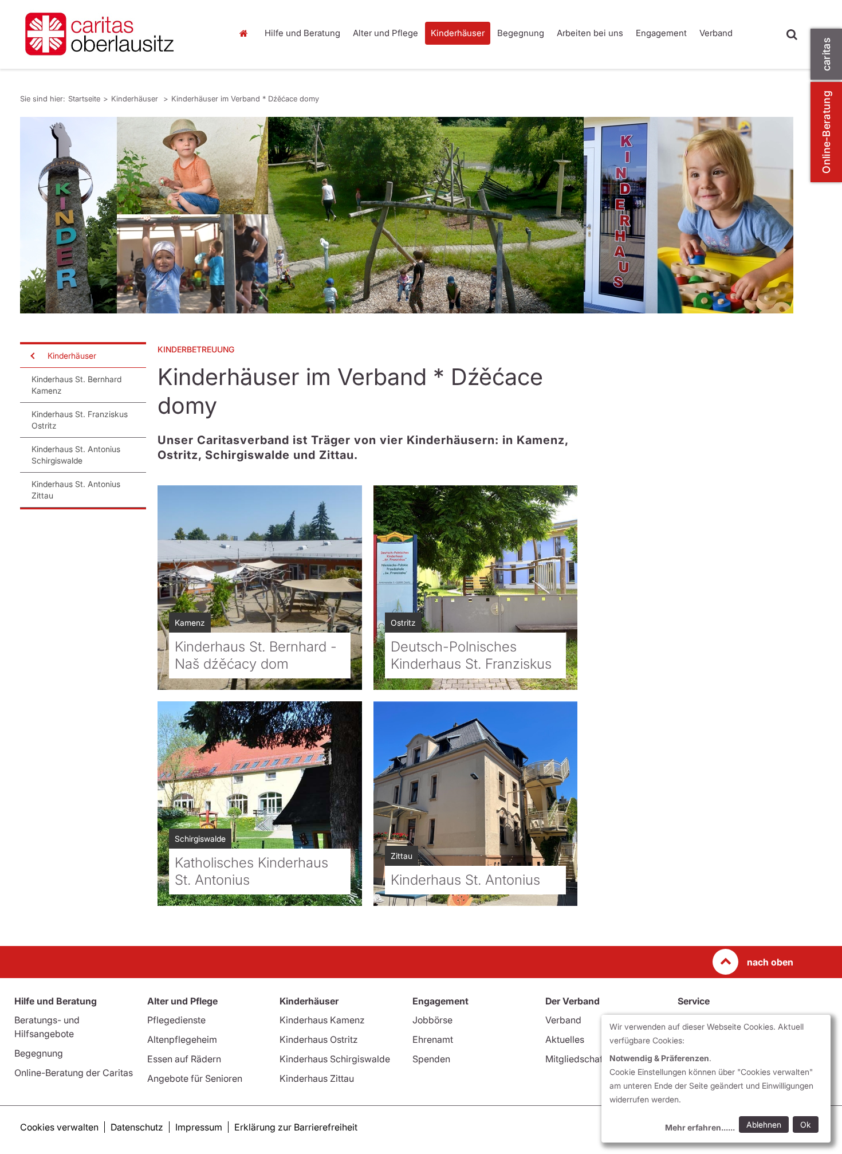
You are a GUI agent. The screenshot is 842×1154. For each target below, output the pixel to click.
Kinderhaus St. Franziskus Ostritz (80, 419)
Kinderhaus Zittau (317, 1078)
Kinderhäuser (458, 33)
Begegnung (520, 33)
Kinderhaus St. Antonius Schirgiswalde (76, 454)
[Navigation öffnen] (31, 355)
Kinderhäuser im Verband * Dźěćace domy (245, 98)
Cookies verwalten (59, 1127)
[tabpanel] (406, 215)
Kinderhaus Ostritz (319, 1039)
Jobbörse (432, 1020)
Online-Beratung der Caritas (73, 1072)
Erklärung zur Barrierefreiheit (295, 1127)
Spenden (431, 1059)
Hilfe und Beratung (302, 33)
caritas (826, 54)
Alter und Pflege (385, 33)
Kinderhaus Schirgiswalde (335, 1059)
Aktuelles (564, 1039)
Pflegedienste (176, 1020)
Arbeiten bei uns (590, 33)
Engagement (661, 33)
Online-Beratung (826, 132)
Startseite (246, 33)
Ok (805, 1124)
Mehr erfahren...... (700, 1127)
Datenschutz (137, 1127)
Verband (716, 33)
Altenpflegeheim (182, 1039)
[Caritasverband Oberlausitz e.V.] (117, 34)
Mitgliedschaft (575, 1059)
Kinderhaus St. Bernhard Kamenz (76, 384)
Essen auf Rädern (184, 1059)
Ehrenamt (432, 1039)
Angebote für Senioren (194, 1078)
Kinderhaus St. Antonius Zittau (76, 489)
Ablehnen (763, 1124)
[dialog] (716, 1079)
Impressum (198, 1127)
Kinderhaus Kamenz (322, 1020)
